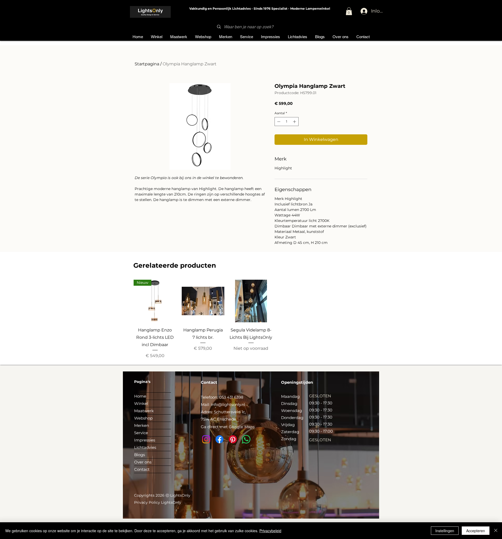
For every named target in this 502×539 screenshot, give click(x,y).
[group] (251, 319)
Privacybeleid (270, 530)
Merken (141, 425)
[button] (349, 11)
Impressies (144, 440)
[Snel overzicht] (203, 301)
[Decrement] (278, 121)
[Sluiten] (496, 530)
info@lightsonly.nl (228, 404)
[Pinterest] (232, 439)
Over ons (142, 462)
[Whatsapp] (246, 439)
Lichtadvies (145, 447)
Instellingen (444, 530)
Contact (142, 469)
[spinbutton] (286, 121)
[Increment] (295, 121)
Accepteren (475, 530)
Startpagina (147, 63)
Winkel (141, 403)
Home (140, 396)
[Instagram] (206, 439)
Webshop (143, 418)
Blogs (139, 454)
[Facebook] (219, 439)
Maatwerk (144, 410)
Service (141, 432)
